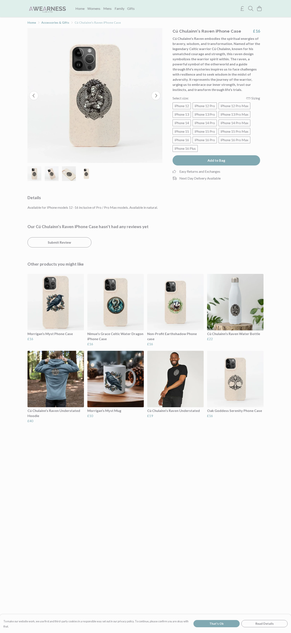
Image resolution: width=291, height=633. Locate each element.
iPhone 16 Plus (185, 148)
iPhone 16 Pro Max (234, 140)
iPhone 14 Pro (204, 123)
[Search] (250, 8)
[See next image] (156, 95)
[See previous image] (34, 95)
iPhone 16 (181, 140)
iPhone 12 (181, 106)
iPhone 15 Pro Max (234, 131)
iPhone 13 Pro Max (234, 114)
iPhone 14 (181, 123)
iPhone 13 (181, 114)
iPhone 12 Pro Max (234, 106)
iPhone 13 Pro (204, 114)
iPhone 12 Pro (204, 106)
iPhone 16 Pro (204, 140)
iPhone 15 (181, 131)
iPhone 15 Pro (204, 131)
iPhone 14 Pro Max (234, 123)
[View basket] (259, 8)
